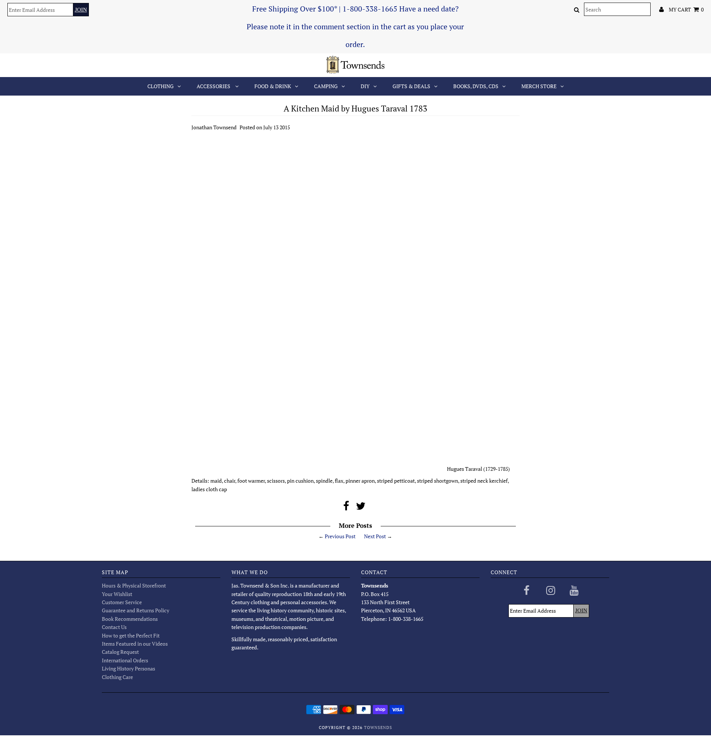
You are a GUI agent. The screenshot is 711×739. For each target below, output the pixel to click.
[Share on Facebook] (346, 507)
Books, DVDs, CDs (475, 86)
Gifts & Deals (411, 86)
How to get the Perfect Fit (131, 635)
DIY (365, 86)
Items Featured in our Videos (135, 643)
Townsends (378, 727)
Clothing (160, 86)
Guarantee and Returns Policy (135, 610)
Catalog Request (120, 651)
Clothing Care (117, 676)
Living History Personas (128, 668)
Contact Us (114, 626)
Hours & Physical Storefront (134, 585)
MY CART (686, 9)
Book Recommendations (130, 618)
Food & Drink (272, 86)
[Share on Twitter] (360, 507)
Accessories (214, 86)
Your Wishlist (117, 593)
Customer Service (122, 602)
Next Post (375, 536)
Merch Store (539, 86)
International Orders (125, 660)
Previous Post (340, 536)
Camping (326, 86)
